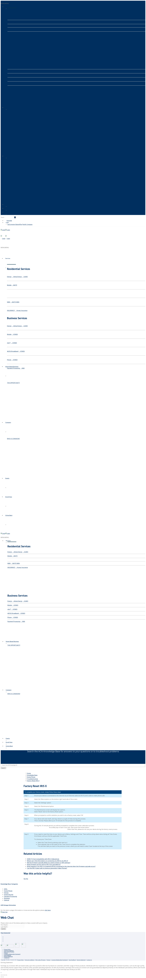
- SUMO (25, 18)
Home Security (8, 894)
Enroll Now (9, 208)
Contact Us (6, 957)
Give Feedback (7, 955)
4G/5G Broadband (13, 79)
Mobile (9, 22)
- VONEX (15, 71)
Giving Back (9, 212)
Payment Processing (13, 87)
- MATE (14, 22)
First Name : (4, 925)
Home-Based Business (12, 107)
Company (8, 156)
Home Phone (8, 891)
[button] (5, 3)
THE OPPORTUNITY (13, 111)
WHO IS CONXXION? (13, 160)
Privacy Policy (7, 949)
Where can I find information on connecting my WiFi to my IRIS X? (47, 861)
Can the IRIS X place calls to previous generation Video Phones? (47, 868)
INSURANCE (11, 33)
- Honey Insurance (21, 33)
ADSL (5, 889)
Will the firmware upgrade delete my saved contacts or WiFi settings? (48, 863)
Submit (3, 929)
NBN (9, 29)
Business (7, 898)
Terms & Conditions (9, 950)
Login (7, 222)
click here (48, 910)
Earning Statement (8, 956)
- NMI (23, 87)
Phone (9, 83)
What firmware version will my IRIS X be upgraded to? (44, 864)
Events (8, 204)
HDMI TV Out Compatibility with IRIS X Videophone (43, 859)
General (6, 900)
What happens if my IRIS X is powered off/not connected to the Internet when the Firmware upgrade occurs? (61, 866)
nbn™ (9, 75)
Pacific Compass (27, 224)
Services (8, 6)
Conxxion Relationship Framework (12, 954)
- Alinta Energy (17, 18)
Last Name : (4, 927)
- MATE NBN (15, 29)
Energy (9, 18)
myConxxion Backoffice (14, 224)
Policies (6, 953)
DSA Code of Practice (9, 952)
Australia (9, 220)
